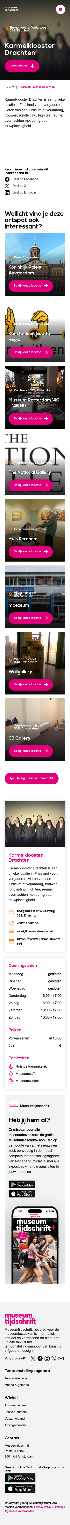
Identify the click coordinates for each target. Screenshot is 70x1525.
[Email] (61, 1358)
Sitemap (58, 1507)
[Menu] (60, 9)
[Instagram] (47, 1358)
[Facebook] (40, 1358)
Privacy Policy (42, 1507)
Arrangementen (15, 1425)
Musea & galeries (17, 1385)
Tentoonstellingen (17, 1378)
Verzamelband (15, 1418)
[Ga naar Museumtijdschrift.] (5, 87)
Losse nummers (16, 1412)
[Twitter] (33, 1358)
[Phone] (54, 1358)
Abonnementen (15, 1405)
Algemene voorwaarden (19, 1511)
